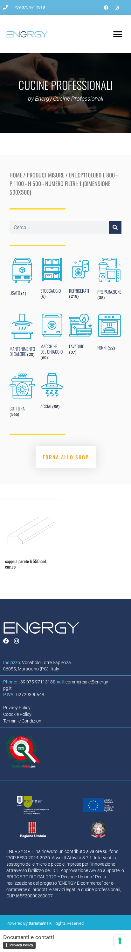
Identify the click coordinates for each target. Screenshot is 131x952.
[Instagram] (116, 7)
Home (16, 175)
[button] (117, 34)
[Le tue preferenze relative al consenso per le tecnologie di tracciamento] (120, 941)
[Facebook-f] (106, 7)
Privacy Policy (21, 945)
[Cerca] (115, 227)
